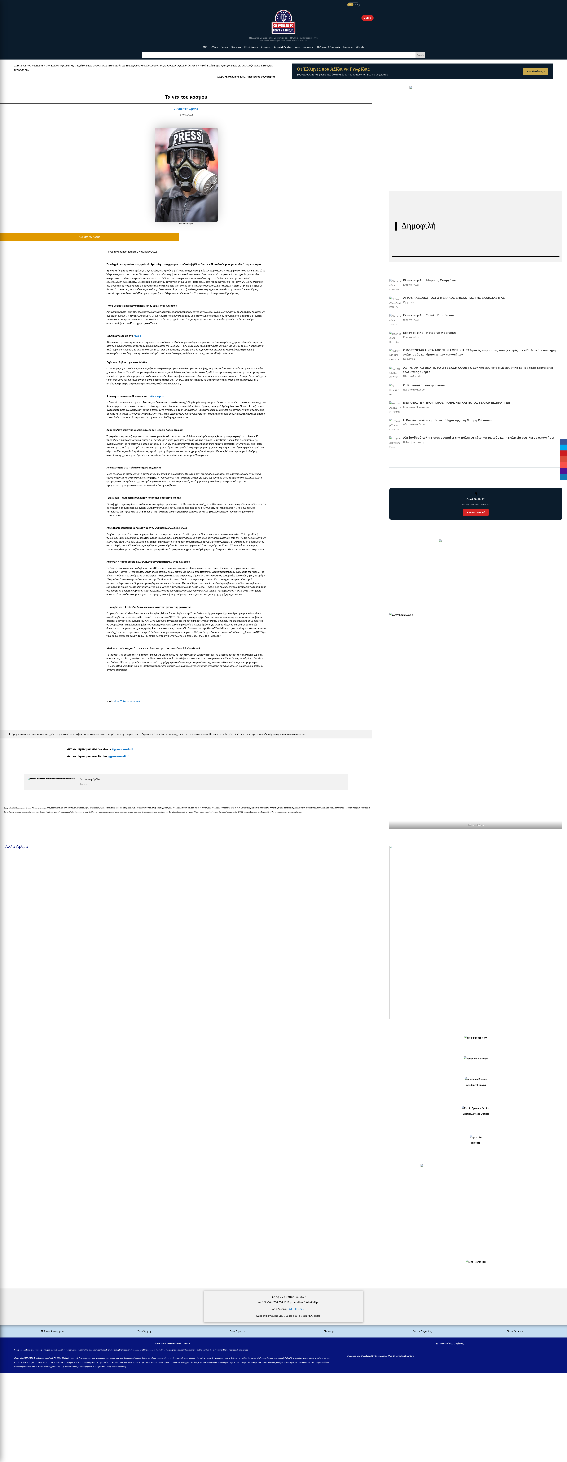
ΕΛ (350, 5)
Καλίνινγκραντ (156, 396)
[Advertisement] (88, 1393)
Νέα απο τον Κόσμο (89, 236)
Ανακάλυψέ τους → (536, 71)
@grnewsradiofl (118, 756)
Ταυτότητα (329, 1331)
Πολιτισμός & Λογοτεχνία (328, 47)
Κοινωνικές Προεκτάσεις (416, 407)
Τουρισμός (348, 47)
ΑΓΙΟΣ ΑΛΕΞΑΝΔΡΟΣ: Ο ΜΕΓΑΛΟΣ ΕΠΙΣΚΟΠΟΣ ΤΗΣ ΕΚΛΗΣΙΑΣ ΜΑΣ (42, 898)
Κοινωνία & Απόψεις (282, 47)
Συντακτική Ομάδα (186, 109)
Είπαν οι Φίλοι (27, 868)
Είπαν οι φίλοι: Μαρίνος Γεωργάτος (21, 864)
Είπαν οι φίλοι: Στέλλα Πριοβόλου (20, 932)
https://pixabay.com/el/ (127, 701)
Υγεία (297, 47)
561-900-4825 (296, 1309)
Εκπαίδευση (308, 47)
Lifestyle (360, 47)
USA (205, 47)
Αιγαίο (137, 335)
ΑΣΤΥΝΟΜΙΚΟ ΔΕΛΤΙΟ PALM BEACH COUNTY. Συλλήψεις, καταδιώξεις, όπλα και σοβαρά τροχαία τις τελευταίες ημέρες (67, 1034)
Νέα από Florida (28, 1038)
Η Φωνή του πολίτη (413, 442)
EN (356, 5)
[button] (196, 18)
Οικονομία (265, 47)
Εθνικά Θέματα (251, 47)
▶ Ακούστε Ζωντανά (476, 512)
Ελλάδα (214, 47)
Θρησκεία (24, 902)
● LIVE (367, 18)
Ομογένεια (236, 47)
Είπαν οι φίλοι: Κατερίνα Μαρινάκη (21, 966)
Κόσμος (224, 47)
